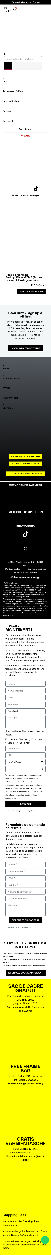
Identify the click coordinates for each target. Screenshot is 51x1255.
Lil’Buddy (12, 739)
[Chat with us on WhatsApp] (45, 1240)
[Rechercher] (8, 66)
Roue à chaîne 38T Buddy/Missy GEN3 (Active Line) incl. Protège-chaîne (23, 277)
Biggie (11, 742)
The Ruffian (24, 742)
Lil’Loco (38, 739)
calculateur (10, 590)
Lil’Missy (25, 739)
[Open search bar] (5, 54)
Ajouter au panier (31, 291)
